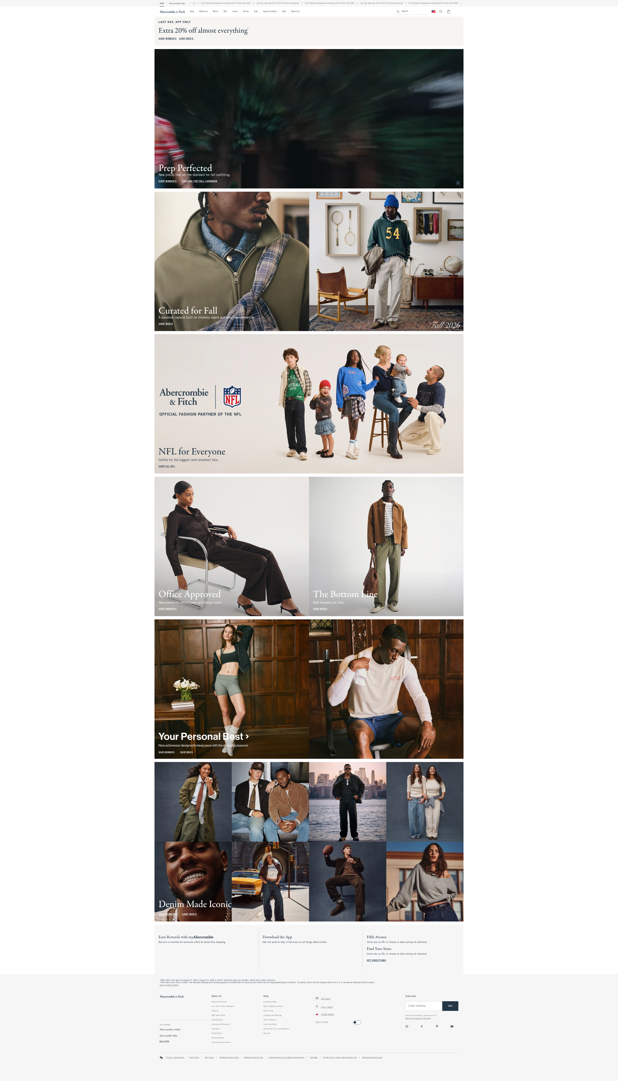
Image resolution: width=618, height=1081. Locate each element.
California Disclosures (221, 1042)
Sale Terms (194, 1057)
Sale (284, 12)
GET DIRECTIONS (376, 961)
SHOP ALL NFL (167, 466)
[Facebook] (421, 1026)
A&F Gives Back (218, 1015)
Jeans (235, 12)
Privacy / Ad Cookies (175, 1057)
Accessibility (217, 1020)
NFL (225, 12)
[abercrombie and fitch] (172, 11)
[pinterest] (437, 1026)
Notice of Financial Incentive (418, 1018)
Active (246, 12)
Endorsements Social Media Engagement (286, 1057)
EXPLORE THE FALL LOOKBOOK (199, 181)
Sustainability (218, 1038)
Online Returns (269, 1020)
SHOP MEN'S (186, 39)
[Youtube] (452, 1026)
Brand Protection (219, 1002)
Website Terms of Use (253, 1057)
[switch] (316, 1021)
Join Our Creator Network (223, 1006)
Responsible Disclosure (372, 1057)
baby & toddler (270, 12)
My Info (266, 1033)
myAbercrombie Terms (229, 1057)
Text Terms (209, 1057)
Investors (216, 1029)
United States (327, 1015)
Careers (215, 1011)
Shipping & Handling (272, 1015)
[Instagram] (406, 1026)
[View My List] (441, 11)
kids (256, 12)
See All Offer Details (169, 985)
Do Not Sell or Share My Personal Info (340, 1057)
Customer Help (269, 1002)
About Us (295, 12)
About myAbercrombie (273, 1006)
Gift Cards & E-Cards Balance (276, 1029)
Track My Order (270, 1024)
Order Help (268, 1011)
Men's (215, 12)
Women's (203, 12)
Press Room (217, 1033)
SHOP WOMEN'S (168, 39)
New (192, 12)
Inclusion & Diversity (221, 1024)
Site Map (314, 1057)
